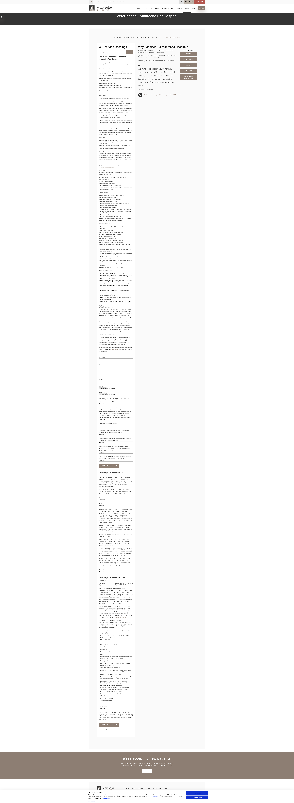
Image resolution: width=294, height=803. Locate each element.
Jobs (100, 52)
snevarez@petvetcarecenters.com (106, 167)
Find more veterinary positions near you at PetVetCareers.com (163, 95)
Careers (187, 8)
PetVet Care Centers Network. (170, 37)
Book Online (189, 1)
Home (127, 788)
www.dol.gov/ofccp (120, 617)
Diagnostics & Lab (167, 8)
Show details (91, 801)
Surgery (157, 8)
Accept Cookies (197, 793)
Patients (178, 8)
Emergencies (200, 1)
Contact (201, 8)
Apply (129, 52)
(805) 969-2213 (120, 1)
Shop (193, 8)
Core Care (147, 8)
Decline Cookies (197, 797)
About (138, 8)
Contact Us (147, 771)
